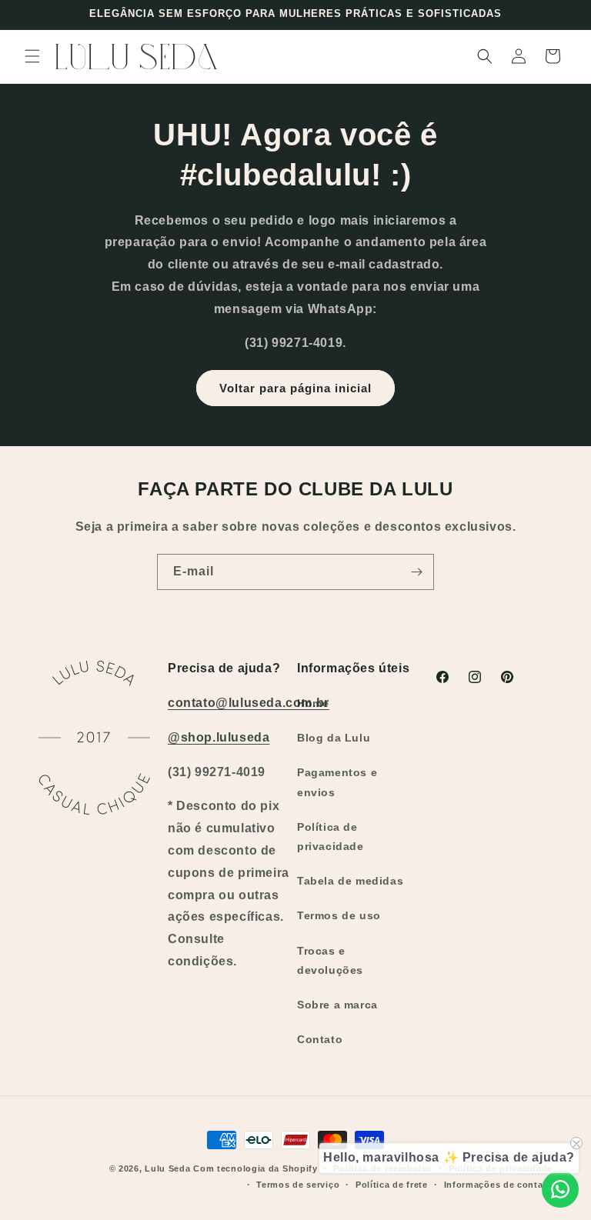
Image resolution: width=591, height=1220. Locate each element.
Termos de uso (339, 915)
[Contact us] (560, 1189)
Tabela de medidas (350, 881)
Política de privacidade (330, 836)
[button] (32, 56)
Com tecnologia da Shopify (255, 1168)
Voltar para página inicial (295, 388)
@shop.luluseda (218, 737)
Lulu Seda (167, 1168)
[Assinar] (416, 572)
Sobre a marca (337, 1004)
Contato (319, 1039)
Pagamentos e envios (337, 782)
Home (313, 703)
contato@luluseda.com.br (248, 702)
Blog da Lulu (333, 738)
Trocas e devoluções (330, 960)
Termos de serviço (297, 1184)
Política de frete (392, 1184)
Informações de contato (498, 1184)
